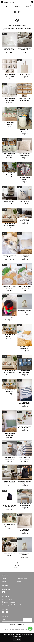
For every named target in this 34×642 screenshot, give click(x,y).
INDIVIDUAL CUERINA (9, 202)
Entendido (17, 640)
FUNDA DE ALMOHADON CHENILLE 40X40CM (24, 220)
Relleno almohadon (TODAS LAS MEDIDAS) (9, 49)
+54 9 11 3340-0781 (8, 599)
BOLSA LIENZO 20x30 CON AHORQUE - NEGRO (24, 482)
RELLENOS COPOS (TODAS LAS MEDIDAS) (24, 49)
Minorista (19, 581)
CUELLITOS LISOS (9, 317)
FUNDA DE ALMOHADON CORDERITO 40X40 (24, 154)
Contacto (4, 581)
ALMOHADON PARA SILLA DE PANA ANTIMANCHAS (25, 504)
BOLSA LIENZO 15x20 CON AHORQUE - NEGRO (9, 506)
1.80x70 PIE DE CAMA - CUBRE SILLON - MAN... (24, 347)
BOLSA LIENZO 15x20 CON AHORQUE (24, 311)
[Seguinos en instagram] (3, 612)
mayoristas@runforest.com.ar (10, 602)
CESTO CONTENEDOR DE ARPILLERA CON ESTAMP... (24, 427)
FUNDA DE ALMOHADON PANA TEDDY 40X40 (9, 99)
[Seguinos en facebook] (6, 612)
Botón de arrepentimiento (17, 631)
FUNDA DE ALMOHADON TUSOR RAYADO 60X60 (24, 458)
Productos (4, 578)
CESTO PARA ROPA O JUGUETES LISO (25, 130)
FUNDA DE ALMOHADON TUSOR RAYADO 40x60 (9, 482)
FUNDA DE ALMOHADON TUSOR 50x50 (9, 335)
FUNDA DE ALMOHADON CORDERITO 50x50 (24, 530)
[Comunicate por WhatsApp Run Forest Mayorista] (30, 629)
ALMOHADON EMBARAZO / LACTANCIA (9, 256)
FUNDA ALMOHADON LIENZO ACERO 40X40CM (24, 371)
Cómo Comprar (5, 585)
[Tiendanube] (17, 625)
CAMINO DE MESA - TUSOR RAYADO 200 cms (24, 287)
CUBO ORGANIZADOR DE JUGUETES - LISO (9, 525)
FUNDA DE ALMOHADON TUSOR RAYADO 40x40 (9, 224)
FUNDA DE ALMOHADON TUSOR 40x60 (24, 256)
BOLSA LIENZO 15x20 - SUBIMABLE (24, 554)
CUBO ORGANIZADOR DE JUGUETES (9, 123)
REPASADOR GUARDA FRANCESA (25, 178)
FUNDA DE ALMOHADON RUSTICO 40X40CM (9, 75)
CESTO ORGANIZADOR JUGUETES (9, 154)
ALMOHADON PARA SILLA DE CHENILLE (9, 173)
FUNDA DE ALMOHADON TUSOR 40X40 (9, 391)
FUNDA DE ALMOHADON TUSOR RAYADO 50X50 (9, 371)
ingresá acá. (26, 629)
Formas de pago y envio (22, 578)
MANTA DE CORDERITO (9, 553)
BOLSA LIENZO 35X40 (25, 75)
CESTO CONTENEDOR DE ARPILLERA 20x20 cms (9, 458)
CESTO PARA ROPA (24, 202)
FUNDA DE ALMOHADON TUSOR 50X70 (9, 434)
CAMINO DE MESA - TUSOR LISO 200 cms (9, 287)
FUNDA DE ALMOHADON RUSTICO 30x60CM (24, 99)
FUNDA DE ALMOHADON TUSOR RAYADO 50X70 (24, 403)
